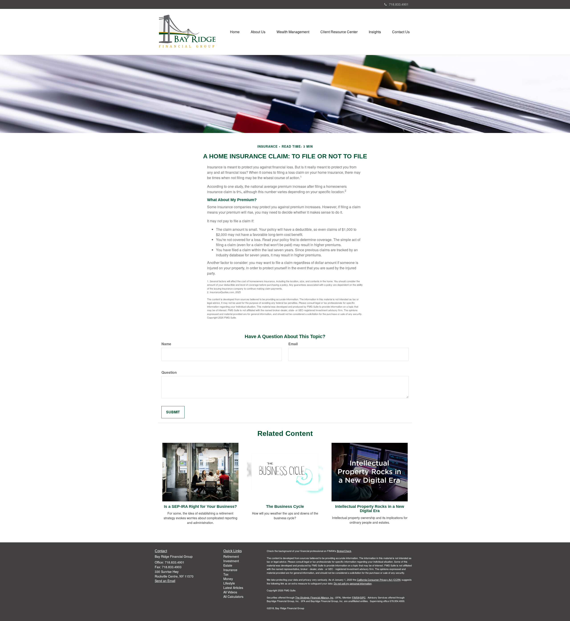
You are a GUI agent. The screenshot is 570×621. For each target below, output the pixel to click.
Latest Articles (233, 587)
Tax (225, 574)
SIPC (363, 597)
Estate (227, 565)
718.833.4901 (399, 4)
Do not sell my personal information (353, 583)
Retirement (231, 556)
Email (293, 343)
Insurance (230, 570)
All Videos (230, 592)
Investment (231, 561)
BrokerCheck (344, 551)
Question (169, 372)
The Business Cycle (285, 506)
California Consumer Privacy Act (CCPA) (379, 579)
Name (166, 343)
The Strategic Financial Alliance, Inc (314, 597)
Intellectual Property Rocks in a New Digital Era (369, 508)
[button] (258, 31)
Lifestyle (229, 583)
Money (228, 578)
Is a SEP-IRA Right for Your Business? (200, 506)
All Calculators (233, 596)
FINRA (355, 597)
